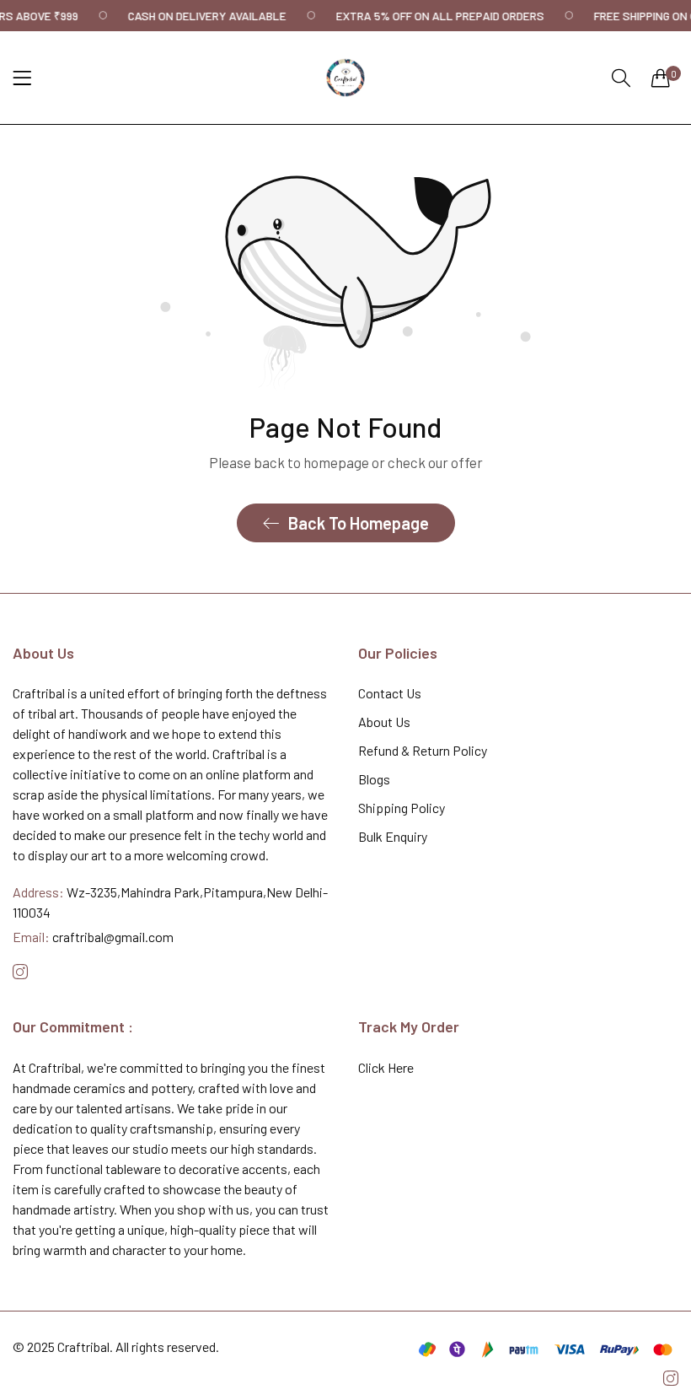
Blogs (374, 779)
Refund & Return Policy (422, 750)
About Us (384, 722)
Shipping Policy (401, 808)
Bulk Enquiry (392, 836)
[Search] (621, 78)
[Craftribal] (345, 77)
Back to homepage (358, 523)
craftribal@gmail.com (93, 937)
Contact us (389, 693)
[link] (224, 15)
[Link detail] (20, 972)
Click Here (386, 1067)
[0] (660, 77)
